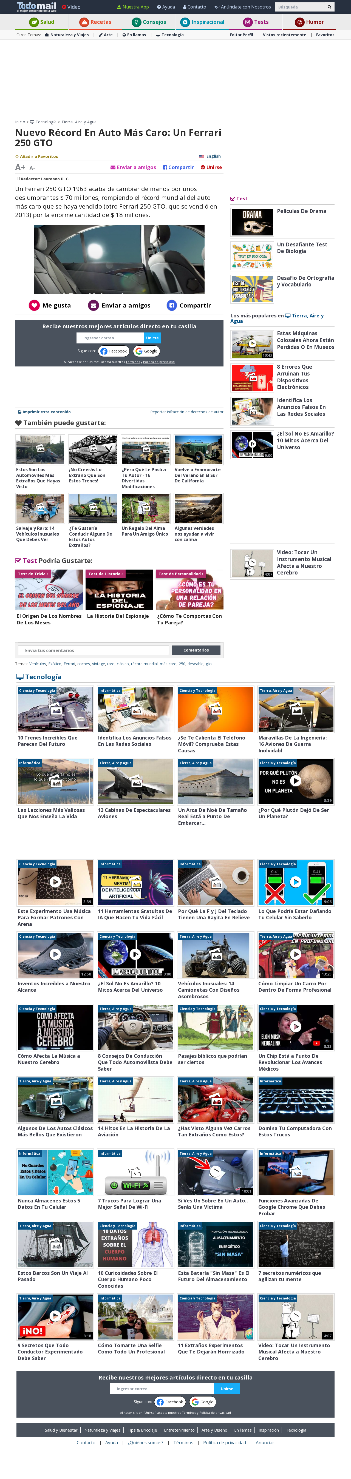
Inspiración (269, 1430)
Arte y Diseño (214, 1430)
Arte (108, 34)
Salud (46, 21)
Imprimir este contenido (47, 411)
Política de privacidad (159, 362)
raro (111, 663)
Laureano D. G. (55, 178)
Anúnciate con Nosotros (246, 7)
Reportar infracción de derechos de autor (186, 411)
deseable (195, 663)
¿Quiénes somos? (145, 1443)
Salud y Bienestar (61, 1430)
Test (29, 560)
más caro (168, 663)
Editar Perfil (241, 34)
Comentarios (196, 650)
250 (182, 663)
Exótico (54, 663)
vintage (98, 663)
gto (209, 663)
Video (74, 7)
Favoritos (325, 34)
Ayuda (168, 7)
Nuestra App (136, 7)
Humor (314, 21)
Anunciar (265, 1443)
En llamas (136, 34)
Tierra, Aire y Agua (79, 121)
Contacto (197, 7)
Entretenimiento (179, 1430)
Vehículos (37, 663)
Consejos (153, 21)
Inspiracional (207, 21)
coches (83, 663)
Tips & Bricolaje (142, 1430)
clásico (123, 663)
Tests (261, 21)
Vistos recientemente (284, 34)
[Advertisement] (175, 79)
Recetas (100, 21)
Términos (133, 362)
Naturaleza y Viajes (69, 34)
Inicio (20, 121)
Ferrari (69, 663)
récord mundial (144, 663)
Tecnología (173, 34)
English (213, 156)
